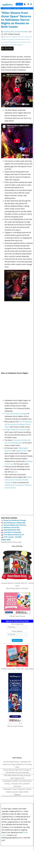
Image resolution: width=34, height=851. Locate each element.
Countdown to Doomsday (12, 532)
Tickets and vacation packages (16, 414)
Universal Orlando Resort (11, 42)
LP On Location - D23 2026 (12, 537)
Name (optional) (17, 624)
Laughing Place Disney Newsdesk (15, 32)
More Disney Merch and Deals (17, 588)
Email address (17, 631)
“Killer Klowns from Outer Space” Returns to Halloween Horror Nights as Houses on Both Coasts (16, 19)
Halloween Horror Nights (10, 37)
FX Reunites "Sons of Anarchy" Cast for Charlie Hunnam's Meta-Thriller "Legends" (17, 791)
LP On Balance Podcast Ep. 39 (13, 535)
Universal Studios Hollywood (16, 44)
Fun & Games (7, 8)
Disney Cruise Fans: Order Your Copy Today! (17, 669)
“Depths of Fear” (21, 451)
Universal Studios (21, 42)
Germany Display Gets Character (14, 525)
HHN (16, 39)
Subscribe (19, 4)
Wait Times (17, 8)
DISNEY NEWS (6, 540)
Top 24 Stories (26, 8)
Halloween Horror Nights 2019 (24, 37)
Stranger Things (10, 429)
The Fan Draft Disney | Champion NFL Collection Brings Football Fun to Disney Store (17, 764)
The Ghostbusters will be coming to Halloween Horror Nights (18, 424)
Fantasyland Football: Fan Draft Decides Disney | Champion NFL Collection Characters (17, 783)
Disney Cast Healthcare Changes (14, 520)
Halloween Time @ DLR (11, 527)
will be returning (22, 429)
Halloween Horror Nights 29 (8, 39)
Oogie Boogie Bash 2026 (11, 530)
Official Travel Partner (17, 616)
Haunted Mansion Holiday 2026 (14, 523)
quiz (15, 472)
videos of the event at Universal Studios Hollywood (18, 479)
